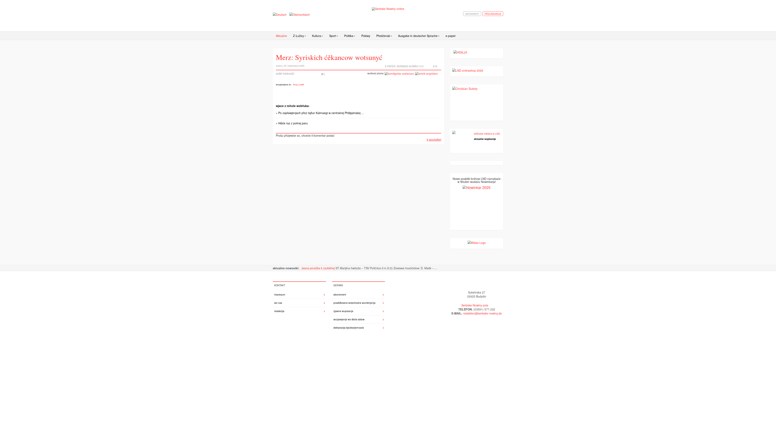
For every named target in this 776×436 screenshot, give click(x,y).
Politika (348, 36)
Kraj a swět (298, 84)
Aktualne (281, 36)
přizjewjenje (493, 13)
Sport (332, 36)
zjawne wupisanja (343, 311)
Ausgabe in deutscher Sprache (418, 36)
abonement (472, 13)
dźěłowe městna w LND (487, 133)
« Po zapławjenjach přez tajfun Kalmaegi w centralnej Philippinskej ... (320, 113)
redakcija (279, 311)
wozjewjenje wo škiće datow (349, 319)
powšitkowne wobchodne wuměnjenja (354, 302)
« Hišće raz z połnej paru (292, 123)
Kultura (316, 36)
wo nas (278, 302)
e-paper (451, 36)
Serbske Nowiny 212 (410, 66)
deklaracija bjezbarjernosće (348, 327)
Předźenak (383, 36)
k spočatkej (434, 139)
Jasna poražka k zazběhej (318, 268)
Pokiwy (365, 36)
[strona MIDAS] (477, 242)
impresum (279, 294)
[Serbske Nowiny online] (388, 8)
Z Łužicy (298, 36)
